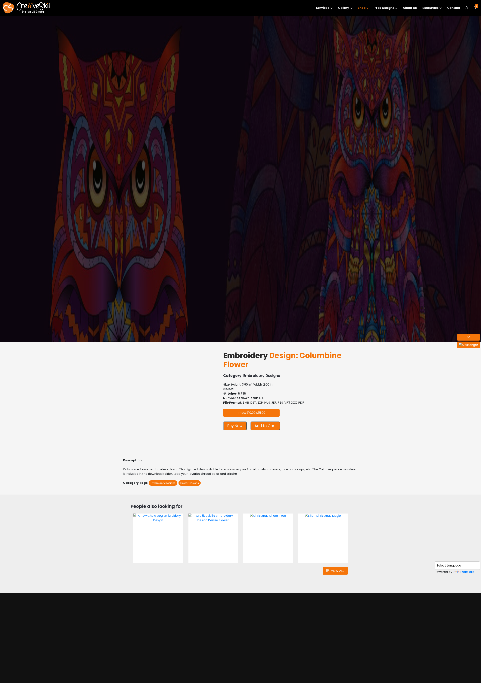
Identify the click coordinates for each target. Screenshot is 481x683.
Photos (139, 652)
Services (322, 8)
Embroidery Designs (33, 39)
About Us (410, 8)
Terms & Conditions (271, 657)
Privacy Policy (267, 664)
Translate (467, 572)
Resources (430, 8)
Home (138, 638)
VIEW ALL (337, 571)
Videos (138, 659)
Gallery (343, 8)
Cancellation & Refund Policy (273, 673)
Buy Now (235, 425)
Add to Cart (265, 425)
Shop (362, 8)
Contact (453, 8)
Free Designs (384, 8)
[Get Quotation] (468, 337)
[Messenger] (468, 344)
